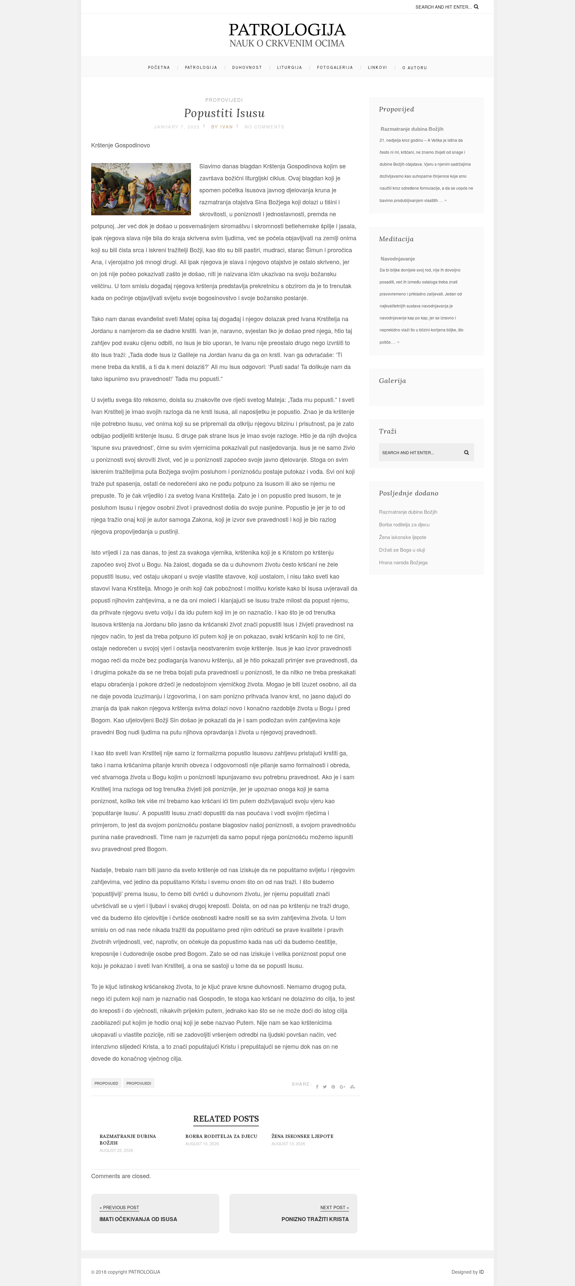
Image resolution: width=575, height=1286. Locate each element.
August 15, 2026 (202, 1143)
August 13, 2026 (288, 1143)
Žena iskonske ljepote (302, 1136)
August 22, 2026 (116, 1150)
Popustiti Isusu (224, 113)
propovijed (106, 1083)
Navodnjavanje (398, 259)
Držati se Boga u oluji (402, 549)
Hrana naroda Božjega (403, 562)
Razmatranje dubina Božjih (412, 129)
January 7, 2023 (177, 126)
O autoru (414, 67)
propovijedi (138, 1083)
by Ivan (222, 126)
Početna (159, 67)
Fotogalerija (335, 67)
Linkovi (377, 67)
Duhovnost (247, 67)
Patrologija (201, 67)
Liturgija (289, 67)
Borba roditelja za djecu (221, 1136)
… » (442, 199)
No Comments (265, 126)
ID (481, 1271)
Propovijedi (224, 99)
